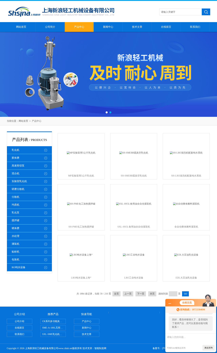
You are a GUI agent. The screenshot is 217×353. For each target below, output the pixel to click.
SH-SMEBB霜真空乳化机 (134, 175)
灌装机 (15, 243)
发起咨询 (208, 348)
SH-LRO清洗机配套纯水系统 (186, 175)
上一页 (128, 293)
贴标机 (15, 251)
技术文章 (137, 27)
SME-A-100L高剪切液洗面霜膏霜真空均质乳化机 (54, 327)
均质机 (15, 204)
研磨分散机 (18, 189)
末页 (152, 293)
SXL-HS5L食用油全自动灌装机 (133, 226)
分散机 (15, 197)
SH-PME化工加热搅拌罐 (81, 226)
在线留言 (166, 27)
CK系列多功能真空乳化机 (54, 321)
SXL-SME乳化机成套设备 (54, 334)
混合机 (15, 173)
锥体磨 (15, 228)
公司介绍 (19, 321)
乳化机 (15, 150)
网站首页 (21, 27)
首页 (116, 293)
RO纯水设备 (18, 267)
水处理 (15, 236)
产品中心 (79, 27)
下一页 (140, 293)
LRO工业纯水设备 (133, 277)
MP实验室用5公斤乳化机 (81, 175)
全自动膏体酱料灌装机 (186, 226)
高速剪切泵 (18, 165)
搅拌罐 (15, 220)
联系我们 (195, 27)
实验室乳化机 (19, 181)
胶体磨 (15, 157)
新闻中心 (108, 27)
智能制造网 (100, 348)
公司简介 (50, 27)
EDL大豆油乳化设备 (186, 277)
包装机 (15, 259)
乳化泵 (15, 212)
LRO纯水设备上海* (81, 277)
